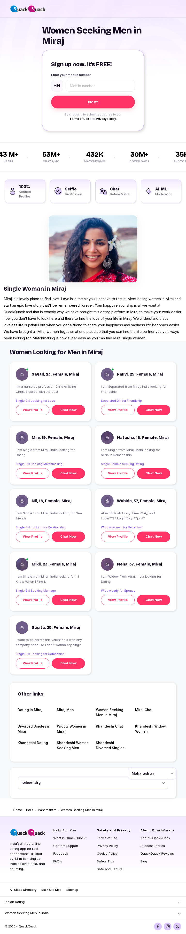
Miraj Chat (144, 710)
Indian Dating (15, 902)
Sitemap (72, 890)
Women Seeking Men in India (27, 913)
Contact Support (65, 846)
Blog (143, 861)
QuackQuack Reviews (157, 853)
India (29, 810)
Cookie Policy (107, 853)
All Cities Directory (23, 890)
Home (17, 810)
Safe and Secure (110, 869)
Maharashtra (47, 810)
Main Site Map (51, 890)
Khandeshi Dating (33, 743)
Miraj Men (65, 710)
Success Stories (152, 846)
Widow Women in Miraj (71, 728)
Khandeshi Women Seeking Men (73, 745)
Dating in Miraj (30, 710)
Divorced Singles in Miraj (34, 728)
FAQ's (57, 861)
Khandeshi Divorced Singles (110, 745)
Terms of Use (79, 119)
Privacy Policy (106, 119)
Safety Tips (105, 861)
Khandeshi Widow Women (150, 728)
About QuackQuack (155, 838)
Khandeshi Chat (109, 726)
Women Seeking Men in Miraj (109, 712)
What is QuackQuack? (70, 838)
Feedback (60, 853)
